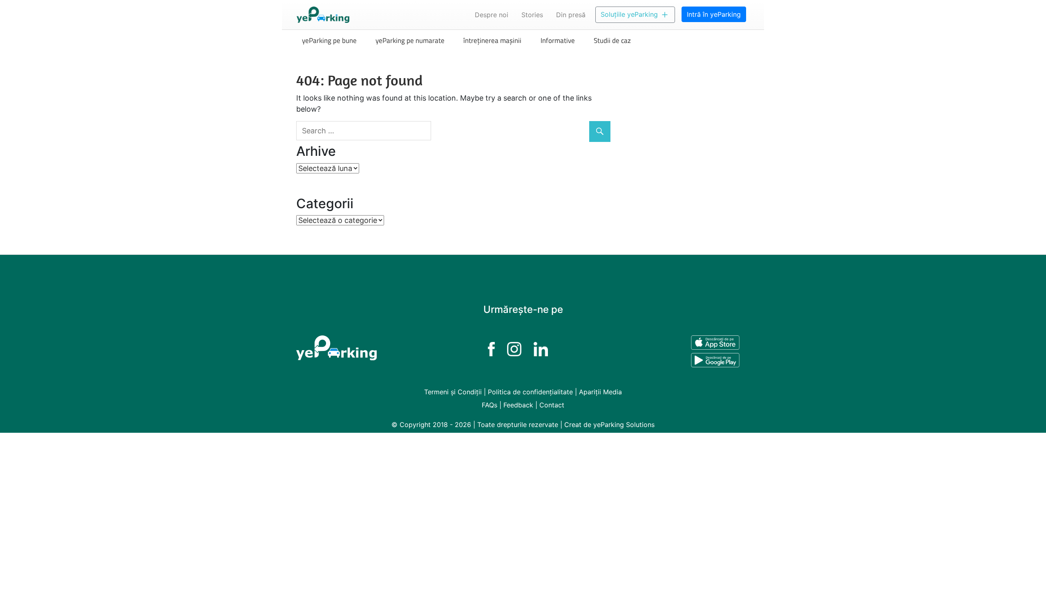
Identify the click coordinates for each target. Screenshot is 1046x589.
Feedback (518, 405)
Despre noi (491, 15)
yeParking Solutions (624, 424)
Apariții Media (600, 392)
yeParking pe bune (329, 40)
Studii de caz (612, 40)
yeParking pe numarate (410, 40)
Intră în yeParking (714, 14)
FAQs (489, 405)
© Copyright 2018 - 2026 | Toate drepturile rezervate (475, 424)
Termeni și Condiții (453, 392)
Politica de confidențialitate (530, 392)
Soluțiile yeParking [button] (630, 14)
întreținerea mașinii (492, 40)
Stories (532, 15)
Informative (558, 40)
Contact (551, 405)
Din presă (571, 15)
